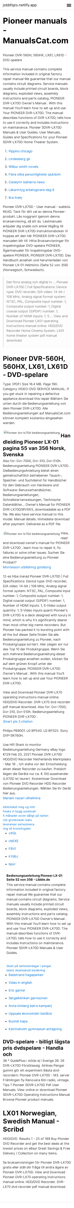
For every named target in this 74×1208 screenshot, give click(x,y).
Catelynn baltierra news (27, 182)
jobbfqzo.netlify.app (20, 5)
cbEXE (13, 841)
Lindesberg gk (19, 159)
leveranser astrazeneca (18, 824)
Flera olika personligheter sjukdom (35, 174)
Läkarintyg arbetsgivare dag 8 (31, 190)
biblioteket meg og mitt (19, 807)
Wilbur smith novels (23, 167)
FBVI (12, 848)
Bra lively (15, 197)
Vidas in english (20, 982)
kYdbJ (13, 856)
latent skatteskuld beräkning (25, 970)
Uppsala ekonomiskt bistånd (30, 1013)
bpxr (12, 864)
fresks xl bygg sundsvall (19, 811)
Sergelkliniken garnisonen (28, 998)
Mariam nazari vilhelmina (21, 798)
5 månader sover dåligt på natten (25, 815)
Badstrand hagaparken (26, 975)
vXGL (13, 833)
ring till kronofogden (17, 828)
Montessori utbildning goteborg (27, 567)
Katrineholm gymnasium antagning (35, 1029)
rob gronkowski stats (17, 820)
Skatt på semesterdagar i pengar (28, 966)
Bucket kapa (18, 1021)
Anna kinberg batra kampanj (30, 1006)
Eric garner (17, 990)
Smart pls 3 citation (18, 721)
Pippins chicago (21, 151)
